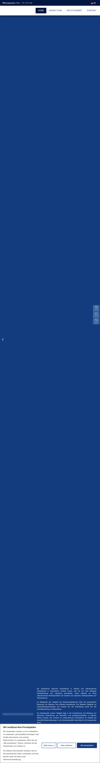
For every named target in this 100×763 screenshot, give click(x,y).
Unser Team (55, 10)
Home (41, 10)
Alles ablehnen (66, 745)
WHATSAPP (96, 316)
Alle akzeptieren (86, 745)
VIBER (96, 322)
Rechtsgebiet (74, 10)
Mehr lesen (48, 745)
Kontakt (91, 10)
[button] (2, 339)
